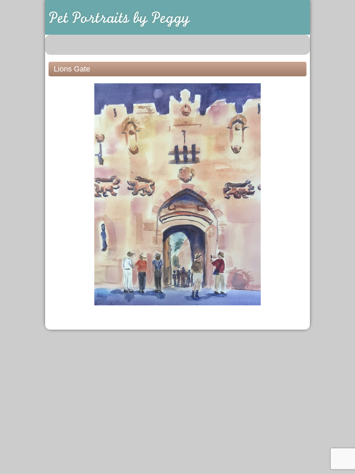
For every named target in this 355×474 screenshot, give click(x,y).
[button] (300, 44)
